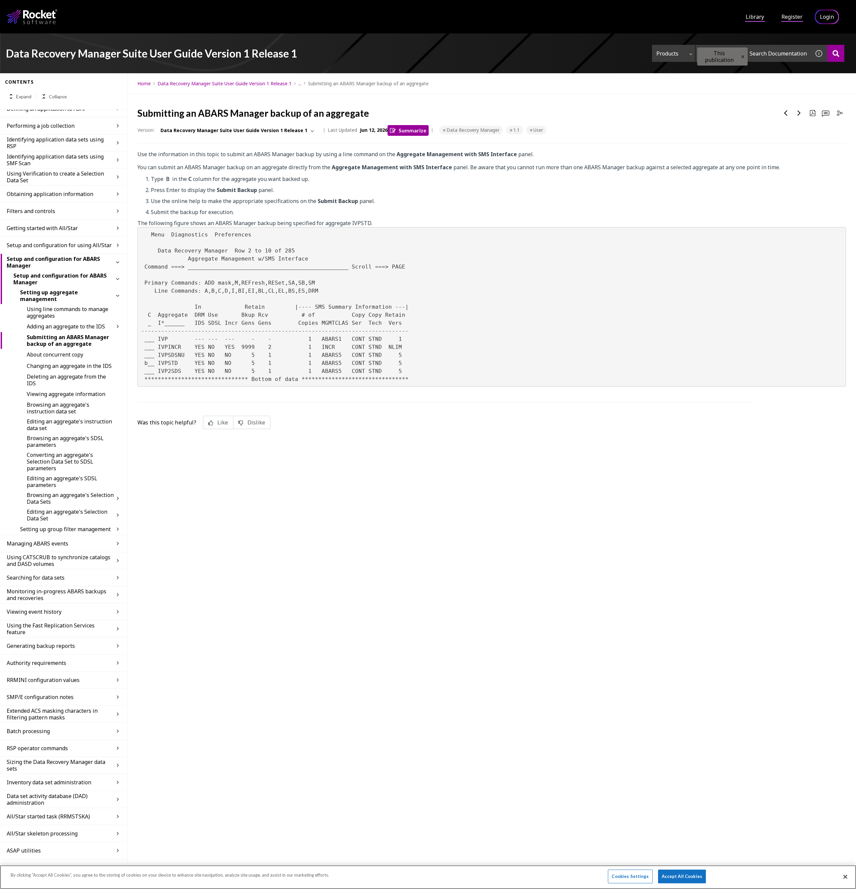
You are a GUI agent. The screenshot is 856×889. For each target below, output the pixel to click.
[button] (742, 56)
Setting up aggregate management (49, 295)
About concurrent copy (55, 354)
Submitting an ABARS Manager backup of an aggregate (68, 340)
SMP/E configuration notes (40, 697)
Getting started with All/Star (42, 228)
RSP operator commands (37, 748)
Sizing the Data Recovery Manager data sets (56, 765)
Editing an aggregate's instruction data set (69, 424)
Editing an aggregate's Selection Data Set (67, 515)
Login (827, 16)
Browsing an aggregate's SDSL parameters (65, 441)
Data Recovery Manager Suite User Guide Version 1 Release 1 (224, 83)
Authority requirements (36, 663)
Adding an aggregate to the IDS (66, 326)
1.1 (516, 130)
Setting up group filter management (65, 529)
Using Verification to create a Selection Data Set (55, 177)
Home (144, 83)
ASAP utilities (24, 850)
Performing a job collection (41, 125)
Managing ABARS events (37, 543)
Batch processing (28, 731)
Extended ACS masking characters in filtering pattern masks (52, 714)
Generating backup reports (41, 646)
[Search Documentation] (835, 53)
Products (667, 53)
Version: (145, 130)
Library (755, 16)
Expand (23, 96)
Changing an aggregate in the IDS (69, 366)
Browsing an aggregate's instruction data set (58, 408)
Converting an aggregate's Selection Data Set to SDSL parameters (60, 462)
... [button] (299, 83)
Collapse (58, 96)
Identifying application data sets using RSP (55, 143)
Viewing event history (34, 611)
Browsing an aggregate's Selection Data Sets (70, 498)
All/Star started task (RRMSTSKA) (48, 816)
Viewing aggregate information (66, 394)
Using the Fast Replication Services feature (51, 629)
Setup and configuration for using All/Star (59, 245)
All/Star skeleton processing (42, 833)
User (538, 130)
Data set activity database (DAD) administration (47, 799)
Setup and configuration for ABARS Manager (53, 262)
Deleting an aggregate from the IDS (66, 380)
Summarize (412, 130)
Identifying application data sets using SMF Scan (55, 160)
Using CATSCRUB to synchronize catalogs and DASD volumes (58, 561)
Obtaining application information (50, 194)
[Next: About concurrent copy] (799, 113)
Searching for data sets (36, 577)
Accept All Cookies (682, 876)
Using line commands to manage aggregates (67, 312)
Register (791, 16)
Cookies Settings (630, 876)
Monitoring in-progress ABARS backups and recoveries (56, 595)
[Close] (845, 876)
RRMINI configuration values (43, 680)
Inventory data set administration (49, 782)
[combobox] (753, 53)
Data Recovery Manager (473, 130)
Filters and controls (31, 211)
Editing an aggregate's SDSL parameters (62, 481)
